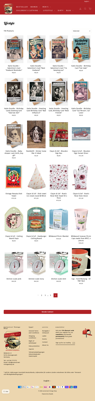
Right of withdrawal (32, 342)
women (34, 7)
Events (44, 339)
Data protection (34, 346)
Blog (69, 10)
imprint (31, 349)
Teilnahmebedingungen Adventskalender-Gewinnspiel (36, 354)
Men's (46, 7)
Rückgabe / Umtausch (46, 332)
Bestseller (22, 7)
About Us (45, 345)
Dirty (60, 10)
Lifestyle (48, 10)
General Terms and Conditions (34, 332)
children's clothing (27, 10)
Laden (44, 336)
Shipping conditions (32, 337)
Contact (45, 342)
